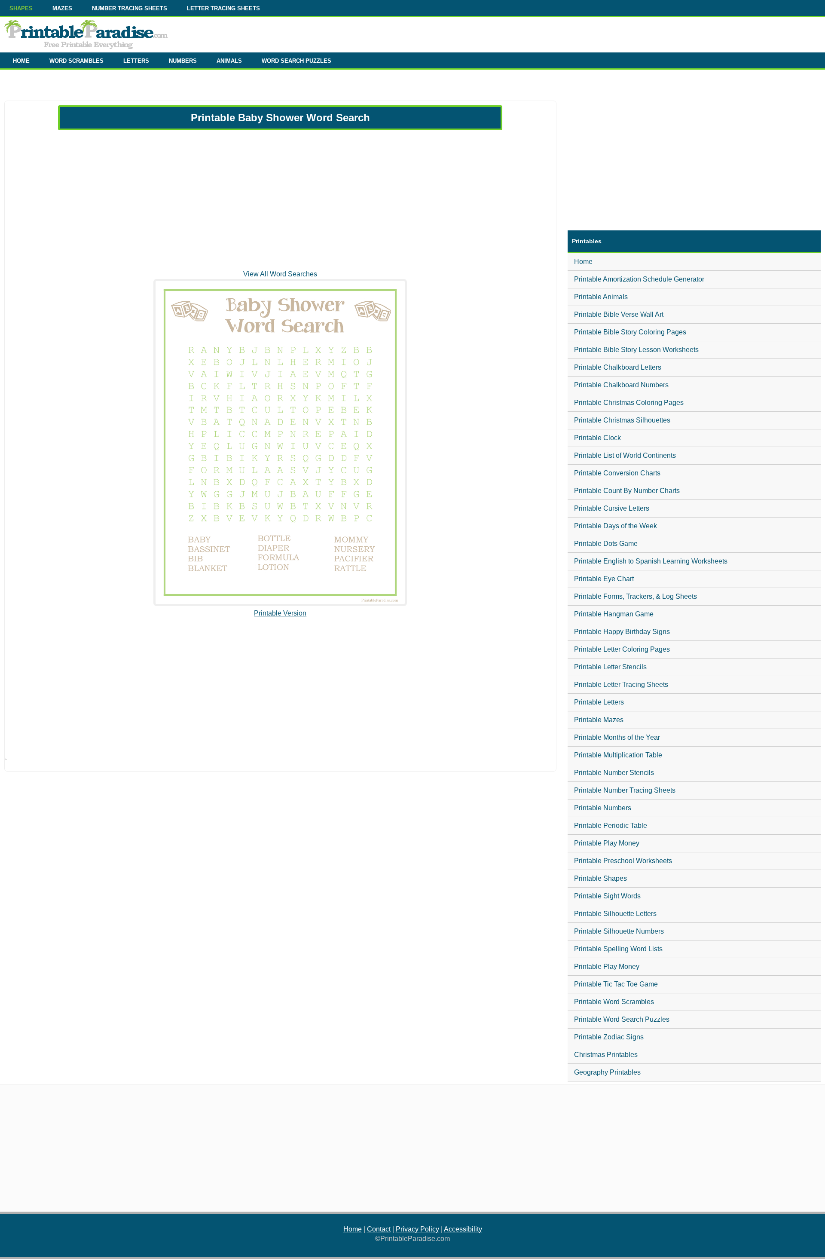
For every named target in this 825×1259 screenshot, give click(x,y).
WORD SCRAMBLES (76, 61)
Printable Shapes (600, 878)
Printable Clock (597, 437)
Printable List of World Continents (625, 455)
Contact (379, 1229)
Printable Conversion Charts (617, 473)
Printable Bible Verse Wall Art (618, 314)
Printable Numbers (602, 808)
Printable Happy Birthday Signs (622, 631)
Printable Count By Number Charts (627, 490)
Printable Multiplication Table (618, 755)
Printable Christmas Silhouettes (622, 420)
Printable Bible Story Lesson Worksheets (636, 349)
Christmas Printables (606, 1054)
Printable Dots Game (606, 543)
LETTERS (136, 61)
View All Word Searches (280, 274)
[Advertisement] (280, 200)
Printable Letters (599, 702)
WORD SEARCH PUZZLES (296, 61)
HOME (21, 61)
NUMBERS (183, 61)
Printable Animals (601, 296)
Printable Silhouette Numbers (619, 931)
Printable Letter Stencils (610, 667)
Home (583, 261)
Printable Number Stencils (614, 772)
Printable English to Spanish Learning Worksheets (650, 561)
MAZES (62, 8)
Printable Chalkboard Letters (617, 367)
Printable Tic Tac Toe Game (616, 984)
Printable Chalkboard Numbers (621, 385)
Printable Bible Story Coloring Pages (630, 332)
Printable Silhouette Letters (615, 913)
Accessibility (463, 1229)
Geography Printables (607, 1072)
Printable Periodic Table (610, 825)
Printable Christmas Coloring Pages (629, 402)
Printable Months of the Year (617, 737)
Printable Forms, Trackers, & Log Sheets (635, 596)
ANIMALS (229, 61)
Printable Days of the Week (615, 526)
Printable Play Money (606, 843)
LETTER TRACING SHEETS (223, 8)
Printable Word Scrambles (614, 1001)
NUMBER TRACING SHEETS (129, 8)
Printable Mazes (598, 719)
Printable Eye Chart (604, 578)
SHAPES (21, 8)
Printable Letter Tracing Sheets (621, 684)
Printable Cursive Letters (611, 508)
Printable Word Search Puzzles (621, 1019)
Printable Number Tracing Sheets (624, 790)
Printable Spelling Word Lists (618, 949)
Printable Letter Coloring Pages (622, 649)
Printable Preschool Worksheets (623, 860)
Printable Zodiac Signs (609, 1037)
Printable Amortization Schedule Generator (639, 279)
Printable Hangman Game (614, 614)
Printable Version (280, 613)
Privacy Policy (417, 1229)
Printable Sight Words (607, 896)
